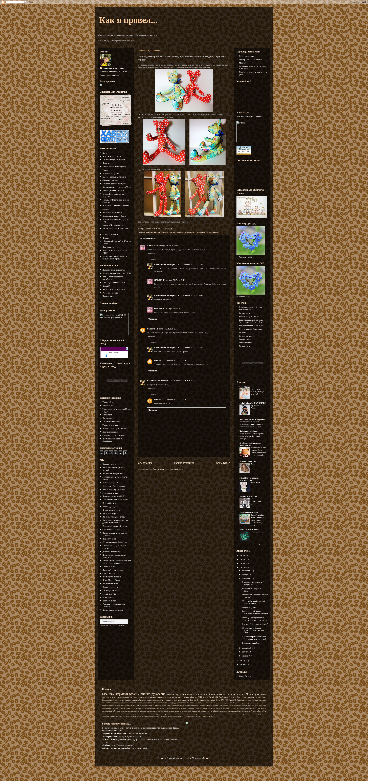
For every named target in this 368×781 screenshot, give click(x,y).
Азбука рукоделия (110, 431)
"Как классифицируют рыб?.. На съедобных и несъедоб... (254, 637)
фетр (264, 697)
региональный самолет (228, 714)
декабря (245, 570)
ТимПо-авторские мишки (113, 159)
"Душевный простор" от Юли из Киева (116, 242)
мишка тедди (192, 694)
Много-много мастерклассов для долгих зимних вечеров (116, 561)
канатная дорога (134, 711)
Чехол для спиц (109, 538)
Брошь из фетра (109, 593)
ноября (245, 574)
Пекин (109, 708)
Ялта (230, 697)
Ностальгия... (256, 482)
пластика (146, 714)
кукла (222, 694)
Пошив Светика (109, 503)
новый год (252, 697)
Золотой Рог (157, 705)
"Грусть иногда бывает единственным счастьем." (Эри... (253, 630)
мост (209, 711)
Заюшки (106, 209)
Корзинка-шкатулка (110, 247)
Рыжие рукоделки (110, 234)
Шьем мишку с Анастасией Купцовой (114, 556)
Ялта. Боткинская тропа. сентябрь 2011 (113, 277)
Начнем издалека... (249, 607)
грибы (225, 708)
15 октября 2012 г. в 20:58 (191, 264)
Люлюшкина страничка (112, 212)
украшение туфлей (166, 716)
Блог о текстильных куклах (114, 166)
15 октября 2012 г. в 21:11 (174, 308)
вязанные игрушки (115, 693)
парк (138, 714)
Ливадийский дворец (192, 705)
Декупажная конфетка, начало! (251, 589)
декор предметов (153, 231)
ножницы (245, 711)
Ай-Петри (234, 703)
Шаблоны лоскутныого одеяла (115, 205)
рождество (106, 716)
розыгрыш (113, 716)
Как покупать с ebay (111, 590)
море (180, 700)
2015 (242, 555)
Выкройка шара (246, 342)
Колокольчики (108, 296)
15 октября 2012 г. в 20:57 (191, 347)
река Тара (256, 714)
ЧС (142, 708)
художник (176, 716)
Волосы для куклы (110, 506)
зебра (115, 711)
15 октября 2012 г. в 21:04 (191, 295)
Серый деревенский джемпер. (256, 501)
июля (244, 655)
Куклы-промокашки (111, 510)
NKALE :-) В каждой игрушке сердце (248, 479)
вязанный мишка (209, 694)
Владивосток (119, 705)
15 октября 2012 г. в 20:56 (184, 380)
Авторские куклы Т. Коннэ (114, 215)
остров (116, 714)
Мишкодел (107, 414)
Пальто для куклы (110, 587)
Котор (164, 705)
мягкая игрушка (177, 231)
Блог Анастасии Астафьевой (252, 419)
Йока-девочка (108, 597)
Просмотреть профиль (109, 75)
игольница (142, 703)
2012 (242, 567)
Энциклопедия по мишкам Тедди (117, 187)
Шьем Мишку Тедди (111, 580)
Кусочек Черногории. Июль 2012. (117, 273)
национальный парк (235, 711)
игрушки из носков (170, 700)
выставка (262, 700)
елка (136, 703)
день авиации (108, 703)
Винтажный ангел (110, 583)
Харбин (138, 708)
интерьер (124, 711)
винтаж (251, 700)
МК (216, 697)
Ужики (105, 170)
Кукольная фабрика (248, 431)
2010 (242, 664)
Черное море (148, 708)
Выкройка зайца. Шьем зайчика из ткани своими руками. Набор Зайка (257, 520)
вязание (135, 693)
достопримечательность (124, 703)
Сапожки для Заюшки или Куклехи (113, 605)
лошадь (168, 697)
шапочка (188, 716)
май (199, 711)
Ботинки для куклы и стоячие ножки (115, 478)
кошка (206, 697)
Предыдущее (222, 463)
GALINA (151, 245)
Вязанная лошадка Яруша (113, 516)
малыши (204, 711)
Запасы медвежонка (111, 421)
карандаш (143, 711)
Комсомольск (107, 700)
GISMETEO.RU (115, 355)
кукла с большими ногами (158, 703)
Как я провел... (128, 19)
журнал (263, 708)
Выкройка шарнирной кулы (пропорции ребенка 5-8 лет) (251, 321)
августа (245, 651)
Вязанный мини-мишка (112, 570)
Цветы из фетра (109, 600)
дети (232, 708)
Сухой (133, 708)
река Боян (239, 714)
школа (193, 716)
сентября (246, 647)
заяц (246, 697)
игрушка (158, 700)
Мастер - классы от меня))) (250, 59)
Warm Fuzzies (245, 676)
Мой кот (242, 62)
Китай (212, 697)
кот (116, 697)
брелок (188, 708)
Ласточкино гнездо (178, 705)
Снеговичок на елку (111, 529)
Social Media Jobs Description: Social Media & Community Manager (251, 436)
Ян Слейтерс (157, 708)
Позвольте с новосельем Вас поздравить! (253, 583)
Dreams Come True (247, 461)
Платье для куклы (110, 482)
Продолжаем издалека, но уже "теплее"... (254, 595)
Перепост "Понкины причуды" (254, 624)
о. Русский (253, 711)
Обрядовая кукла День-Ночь (114, 542)
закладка (105, 711)
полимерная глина (166, 714)
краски (177, 711)
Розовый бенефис (110, 292)
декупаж (153, 697)
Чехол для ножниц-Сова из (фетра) (114, 468)
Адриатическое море (140, 697)
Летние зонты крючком (112, 473)
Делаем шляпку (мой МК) (113, 496)
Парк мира (258, 705)
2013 (242, 563)
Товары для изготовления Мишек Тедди (117, 410)
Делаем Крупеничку (111, 551)
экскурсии (211, 700)
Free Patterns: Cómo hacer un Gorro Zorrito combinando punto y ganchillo (258, 451)
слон (192, 703)
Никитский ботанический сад (244, 705)
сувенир (134, 716)
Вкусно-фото (244, 313)
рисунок (263, 714)
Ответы (153, 259)
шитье (215, 231)
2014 (242, 559)
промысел (203, 714)
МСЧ (221, 705)
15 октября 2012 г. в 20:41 (167, 245)
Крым (168, 705)
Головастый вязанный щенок (115, 526)
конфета (161, 697)
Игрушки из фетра (110, 173)
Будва (218, 700)
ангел (164, 708)
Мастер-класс (119, 700)
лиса (190, 711)
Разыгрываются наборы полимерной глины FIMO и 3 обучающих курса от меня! (251, 424)
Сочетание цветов (247, 336)
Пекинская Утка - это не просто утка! (253, 73)
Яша (239, 700)
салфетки (186, 700)
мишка (165, 231)
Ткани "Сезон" (108, 402)
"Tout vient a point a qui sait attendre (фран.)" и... (253, 602)
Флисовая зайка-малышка (113, 486)
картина (161, 711)
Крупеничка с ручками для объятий (114, 546)
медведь (173, 703)
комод (166, 711)
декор (120, 697)
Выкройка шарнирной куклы (251, 325)
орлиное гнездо (107, 714)
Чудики (105, 237)
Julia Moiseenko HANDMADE (252, 403)
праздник (189, 714)
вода (256, 700)
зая (196, 697)
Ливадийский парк (206, 705)
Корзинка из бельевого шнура (115, 499)
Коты (104, 153)
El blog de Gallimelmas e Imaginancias (250, 444)
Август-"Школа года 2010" (114, 289)
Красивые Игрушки (248, 512)
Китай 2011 (107, 285)
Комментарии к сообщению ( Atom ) (168, 468)
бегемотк (170, 708)
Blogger (206, 758)
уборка (144, 716)
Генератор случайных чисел (251, 329)
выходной (136, 700)
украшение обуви (153, 716)
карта (155, 711)
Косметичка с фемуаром (112, 609)
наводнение (223, 711)
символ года (121, 716)
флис (199, 700)
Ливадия (216, 705)
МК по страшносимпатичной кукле (115, 229)
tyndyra (188, 758)
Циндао (128, 700)
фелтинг (193, 700)
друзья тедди (183, 697)
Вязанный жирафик (111, 513)
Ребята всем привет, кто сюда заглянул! (257, 391)
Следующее (145, 463)
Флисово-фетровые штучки (114, 183)
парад (134, 714)
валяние (244, 700)
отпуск (121, 714)
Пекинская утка (117, 708)
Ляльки (105, 163)
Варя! (253, 463)
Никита (231, 705)
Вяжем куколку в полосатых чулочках (114, 534)
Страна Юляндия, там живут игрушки (114, 195)
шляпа (204, 700)
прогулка (196, 714)
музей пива (215, 711)
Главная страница (183, 463)
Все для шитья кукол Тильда (114, 428)
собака (128, 716)
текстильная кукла (204, 231)
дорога (237, 708)
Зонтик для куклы (110, 492)
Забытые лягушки (258, 531)
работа (217, 714)
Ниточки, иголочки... (249, 496)
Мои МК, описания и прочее (248, 116)
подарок (157, 714)
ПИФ (200, 697)
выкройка (199, 708)
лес (186, 711)
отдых (259, 697)
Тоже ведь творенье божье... (114, 282)
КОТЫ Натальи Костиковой (114, 176)
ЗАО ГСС (225, 700)
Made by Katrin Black (249, 529)
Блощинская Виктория (165, 264)
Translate (121, 625)
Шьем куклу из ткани (111, 576)
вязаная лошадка (147, 700)
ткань (208, 703)
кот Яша (237, 697)
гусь (229, 708)
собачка (198, 703)
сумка (139, 716)
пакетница (128, 714)
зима (119, 711)
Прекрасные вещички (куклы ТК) (115, 220)
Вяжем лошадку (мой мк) (113, 489)
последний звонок (179, 714)
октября (245, 578)
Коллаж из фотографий (249, 316)
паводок (180, 703)
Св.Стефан (223, 697)
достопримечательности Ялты (250, 708)
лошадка (127, 697)
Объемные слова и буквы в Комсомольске (250, 308)
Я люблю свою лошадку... (113, 269)
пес (141, 714)
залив (110, 711)
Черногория (253, 694)
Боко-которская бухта (258, 703)
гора (204, 708)
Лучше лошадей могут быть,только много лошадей (254, 612)
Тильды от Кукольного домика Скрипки (115, 201)
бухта (193, 708)
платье (151, 714)
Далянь (133, 705)
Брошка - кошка (109, 464)
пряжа (187, 703)
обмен (259, 711)
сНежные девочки (110, 180)
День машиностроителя (144, 705)
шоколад (198, 716)
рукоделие (189, 231)
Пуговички (107, 418)
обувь (264, 711)
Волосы (242, 332)
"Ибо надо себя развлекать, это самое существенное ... (254, 618)
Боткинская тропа (108, 705)
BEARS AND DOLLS (111, 156)
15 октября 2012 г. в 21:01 (174, 280)
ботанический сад (179, 708)
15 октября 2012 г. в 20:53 (167, 328)
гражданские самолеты (214, 708)
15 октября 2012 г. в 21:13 (174, 360)
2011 (242, 660)
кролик (182, 711)
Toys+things (244, 386)
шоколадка (205, 716)
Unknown (151, 328)
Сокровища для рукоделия (113, 435)
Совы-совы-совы (109, 573)
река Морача (248, 714)
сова (204, 703)
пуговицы (210, 714)
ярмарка (212, 716)
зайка (192, 697)
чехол (182, 716)
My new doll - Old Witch (258, 406)
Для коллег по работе (250, 643)
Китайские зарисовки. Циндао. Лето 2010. (252, 67)
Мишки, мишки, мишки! (113, 190)
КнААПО (233, 700)
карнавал (150, 711)
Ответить (151, 253)
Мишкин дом (108, 405)
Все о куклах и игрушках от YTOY (114, 251)
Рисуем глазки (245, 339)
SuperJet (227, 703)
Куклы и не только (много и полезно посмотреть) (114, 257)
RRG (222, 703)
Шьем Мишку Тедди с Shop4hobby (112, 439)
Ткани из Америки (110, 425)
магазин (195, 711)
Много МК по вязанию (112, 225)
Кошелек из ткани (110, 566)
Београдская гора (244, 703)
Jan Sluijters (215, 703)
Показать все (263, 545)
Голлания (127, 705)
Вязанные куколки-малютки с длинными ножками (115, 521)
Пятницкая (127, 708)
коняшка (172, 711)
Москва (225, 705)
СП (242, 697)
